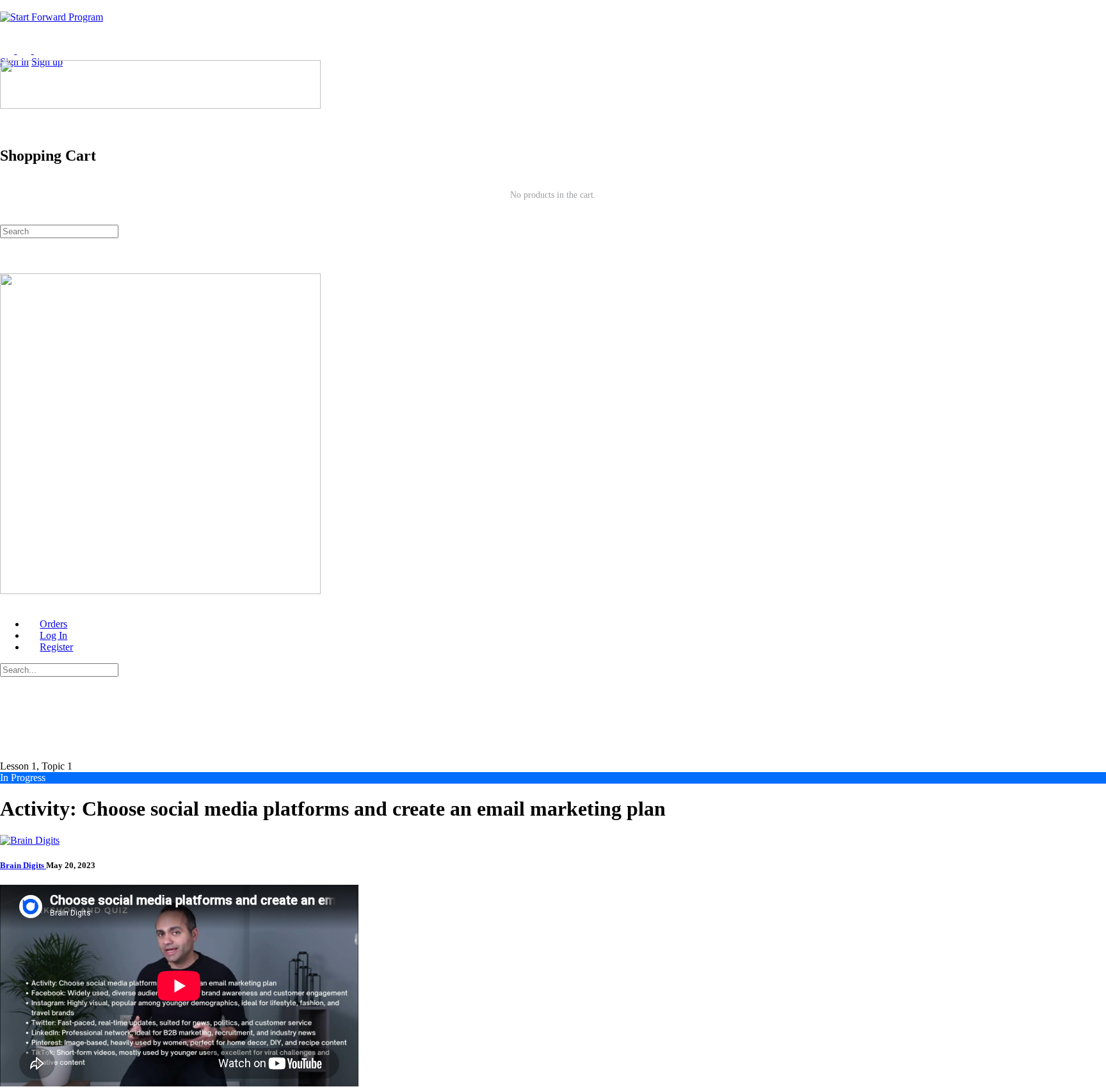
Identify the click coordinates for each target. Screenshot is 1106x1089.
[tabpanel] (553, 987)
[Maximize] (41, 50)
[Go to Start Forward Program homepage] (51, 17)
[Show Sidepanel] (24, 218)
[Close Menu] (7, 602)
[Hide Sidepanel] (7, 218)
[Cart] (553, 128)
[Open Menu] (7, 54)
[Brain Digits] (30, 840)
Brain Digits (23, 865)
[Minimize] (58, 50)
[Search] (7, 116)
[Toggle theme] (17, 50)
